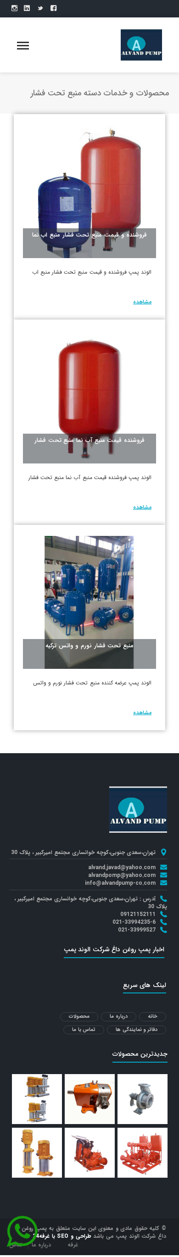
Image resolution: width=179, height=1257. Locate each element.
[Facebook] (53, 8)
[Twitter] (40, 8)
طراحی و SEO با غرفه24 (62, 1236)
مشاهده (142, 302)
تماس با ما (83, 1030)
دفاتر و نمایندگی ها (136, 1030)
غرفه (72, 1244)
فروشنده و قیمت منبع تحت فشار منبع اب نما (89, 235)
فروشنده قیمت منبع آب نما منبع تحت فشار (89, 440)
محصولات (79, 1016)
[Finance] (141, 44)
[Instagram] (14, 8)
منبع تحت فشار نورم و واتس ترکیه (89, 646)
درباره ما (119, 1016)
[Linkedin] (27, 8)
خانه (152, 1016)
